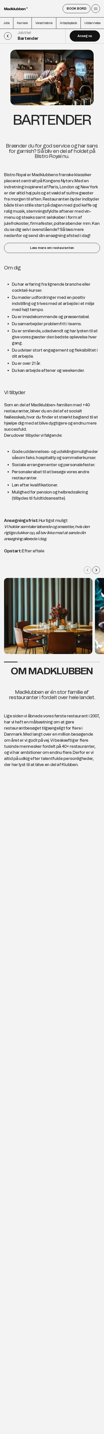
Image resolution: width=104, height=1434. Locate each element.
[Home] (16, 9)
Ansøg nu (84, 36)
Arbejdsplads (68, 23)
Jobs (6, 23)
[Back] (10, 36)
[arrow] (87, 570)
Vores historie (44, 23)
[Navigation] (95, 8)
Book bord (76, 8)
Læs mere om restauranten (52, 248)
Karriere (22, 23)
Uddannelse (92, 23)
